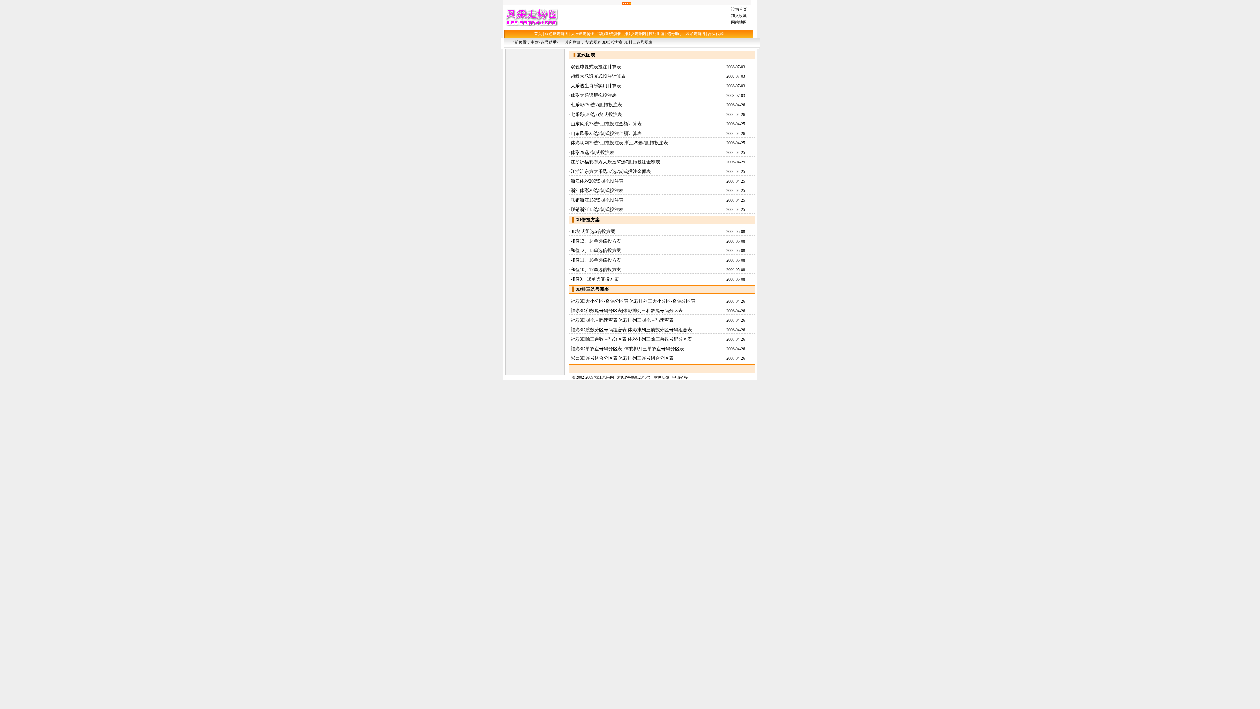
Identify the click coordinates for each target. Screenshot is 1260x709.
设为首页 (739, 9)
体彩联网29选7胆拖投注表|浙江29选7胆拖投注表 (619, 142)
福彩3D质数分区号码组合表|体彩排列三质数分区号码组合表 (631, 329)
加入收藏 (739, 15)
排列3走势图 (635, 34)
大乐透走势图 (583, 34)
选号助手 (675, 34)
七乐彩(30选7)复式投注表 (596, 114)
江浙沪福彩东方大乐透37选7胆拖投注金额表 (615, 162)
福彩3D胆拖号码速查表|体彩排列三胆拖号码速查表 (622, 320)
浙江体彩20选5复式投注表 (597, 190)
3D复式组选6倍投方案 (593, 231)
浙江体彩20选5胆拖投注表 (597, 181)
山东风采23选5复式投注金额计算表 (606, 133)
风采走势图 (695, 34)
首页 (538, 34)
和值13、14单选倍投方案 (596, 241)
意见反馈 (661, 377)
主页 (534, 42)
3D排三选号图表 (638, 42)
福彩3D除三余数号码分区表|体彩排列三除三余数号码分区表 (631, 339)
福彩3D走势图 (609, 34)
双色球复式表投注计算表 (596, 66)
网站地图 (739, 22)
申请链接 (680, 377)
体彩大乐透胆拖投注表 (594, 95)
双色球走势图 (556, 34)
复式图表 (593, 42)
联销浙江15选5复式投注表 (597, 209)
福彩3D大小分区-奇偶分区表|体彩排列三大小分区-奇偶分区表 (633, 301)
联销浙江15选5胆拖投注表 (597, 200)
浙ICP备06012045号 (634, 377)
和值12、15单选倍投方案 (596, 250)
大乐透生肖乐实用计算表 (596, 85)
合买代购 (716, 34)
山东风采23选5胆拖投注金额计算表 (606, 123)
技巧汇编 (656, 34)
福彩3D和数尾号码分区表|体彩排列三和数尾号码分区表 (627, 310)
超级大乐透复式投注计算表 (598, 76)
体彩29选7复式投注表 (592, 152)
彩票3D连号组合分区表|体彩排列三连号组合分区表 (622, 358)
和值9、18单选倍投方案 (595, 279)
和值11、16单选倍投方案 (596, 260)
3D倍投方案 (612, 42)
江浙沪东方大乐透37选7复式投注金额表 (611, 171)
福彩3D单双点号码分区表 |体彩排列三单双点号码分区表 (627, 348)
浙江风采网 (604, 377)
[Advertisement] (643, 17)
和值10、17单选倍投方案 (596, 269)
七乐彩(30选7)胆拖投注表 (596, 104)
